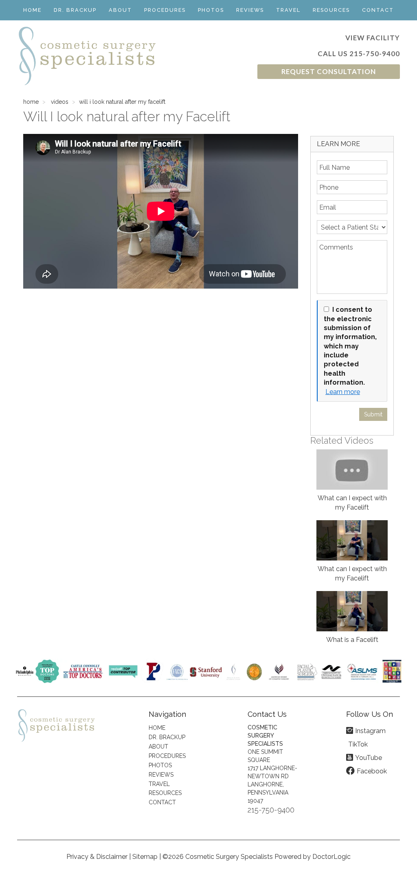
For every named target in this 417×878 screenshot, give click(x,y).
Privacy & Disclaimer (96, 856)
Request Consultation (328, 71)
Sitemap (145, 856)
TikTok (358, 744)
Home (32, 10)
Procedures (165, 10)
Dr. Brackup (75, 10)
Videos (59, 102)
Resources (331, 10)
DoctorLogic (331, 856)
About (120, 10)
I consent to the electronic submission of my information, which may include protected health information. (350, 346)
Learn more (342, 392)
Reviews (250, 10)
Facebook (372, 771)
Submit (373, 414)
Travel (288, 10)
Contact (378, 10)
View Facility (372, 37)
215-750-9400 (374, 53)
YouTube (368, 758)
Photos (211, 10)
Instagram (370, 731)
